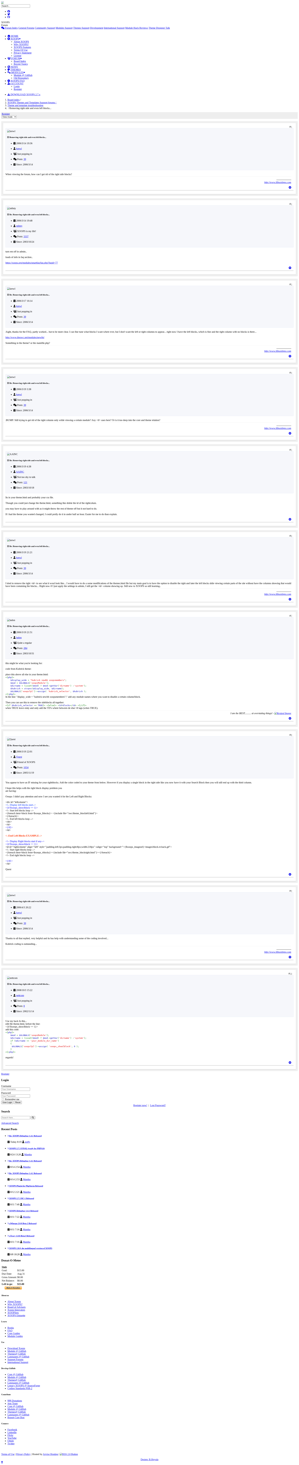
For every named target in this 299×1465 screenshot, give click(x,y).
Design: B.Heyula (149, 1459)
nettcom (20, 995)
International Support (114, 28)
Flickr (10, 1435)
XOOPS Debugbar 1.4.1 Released (23, 1211)
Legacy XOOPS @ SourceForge (23, 1385)
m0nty (19, 226)
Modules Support (64, 28)
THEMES (15, 69)
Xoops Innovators (16, 1310)
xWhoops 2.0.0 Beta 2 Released (22, 1223)
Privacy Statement (22, 52)
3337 (26, 236)
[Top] (290, 187)
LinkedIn (12, 1432)
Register (18, 89)
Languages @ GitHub (18, 1356)
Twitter (10, 1443)
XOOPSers (13, 1312)
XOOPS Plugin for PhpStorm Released (26, 1186)
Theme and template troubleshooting (25, 105)
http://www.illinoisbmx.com (277, 182)
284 (25, 648)
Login (17, 86)
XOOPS (14, 38)
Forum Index (11, 28)
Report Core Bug (15, 1417)
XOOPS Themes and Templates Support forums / (32, 102)
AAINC (20, 471)
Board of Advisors (16, 1307)
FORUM (15, 58)
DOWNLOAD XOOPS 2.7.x (25, 94)
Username (6, 1086)
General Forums (26, 28)
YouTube (12, 1438)
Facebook (12, 1429)
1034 (26, 767)
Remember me (11, 1099)
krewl (19, 148)
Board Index (20, 61)
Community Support (45, 28)
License (17, 55)
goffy (27, 1142)
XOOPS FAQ (17, 80)
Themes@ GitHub (16, 1354)
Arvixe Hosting (50, 1454)
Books (10, 1327)
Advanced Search (10, 1123)
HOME (14, 36)
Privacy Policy (23, 1454)
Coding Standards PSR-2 (19, 1388)
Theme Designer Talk (159, 28)
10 (291, 974)
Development (96, 28)
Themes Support (81, 28)
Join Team (12, 1403)
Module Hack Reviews (136, 28)
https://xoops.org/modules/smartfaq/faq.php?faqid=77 (31, 262)
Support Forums (15, 1359)
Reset (18, 1102)
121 (25, 482)
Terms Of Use (21, 50)
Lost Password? (158, 1105)
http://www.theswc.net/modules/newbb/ (24, 337)
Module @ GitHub (23, 75)
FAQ (9, 1330)
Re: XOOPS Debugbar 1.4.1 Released (25, 1136)
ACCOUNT (17, 83)
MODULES (17, 72)
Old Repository (21, 78)
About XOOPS (21, 41)
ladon (19, 637)
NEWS (14, 66)
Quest (19, 757)
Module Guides (15, 1336)
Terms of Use (7, 1454)
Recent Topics (21, 64)
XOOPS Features (22, 47)
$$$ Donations (14, 1400)
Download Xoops (16, 1348)
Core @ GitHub (15, 1374)
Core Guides (13, 1333)
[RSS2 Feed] (69, 1454)
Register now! (140, 1105)
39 (25, 159)
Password (6, 1093)
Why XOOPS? (21, 44)
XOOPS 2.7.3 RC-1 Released (21, 1198)
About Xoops (14, 1301)
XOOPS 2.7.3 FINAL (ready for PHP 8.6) (27, 1148)
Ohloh (10, 1440)
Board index (13, 99)
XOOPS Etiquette (16, 1315)
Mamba (28, 1154)
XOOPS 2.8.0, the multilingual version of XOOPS (30, 1248)
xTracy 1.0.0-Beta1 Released (21, 1236)
